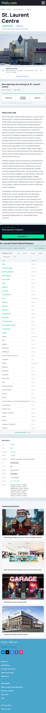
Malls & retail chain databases (12, 687)
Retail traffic (5, 683)
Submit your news (7, 672)
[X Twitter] (7, 652)
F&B (14, 256)
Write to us (5, 676)
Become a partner (7, 691)
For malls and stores (8, 669)
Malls (9, 9)
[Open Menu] (43, 3)
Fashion (25, 253)
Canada (28, 9)
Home (3, 9)
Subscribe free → (23, 236)
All (18, 253)
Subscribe (4, 694)
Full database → (40, 248)
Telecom (32, 253)
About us (4, 661)
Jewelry (40, 253)
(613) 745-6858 (15, 481)
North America (19, 9)
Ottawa (13, 444)
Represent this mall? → (23, 76)
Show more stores (23, 432)
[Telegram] (12, 652)
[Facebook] (16, 652)
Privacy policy (6, 705)
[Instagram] (21, 652)
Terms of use (5, 709)
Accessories (6, 256)
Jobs (3, 698)
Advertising (5, 665)
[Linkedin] (3, 652)
